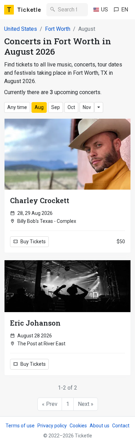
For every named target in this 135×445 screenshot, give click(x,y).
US (104, 9)
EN (124, 9)
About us (99, 425)
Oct (71, 107)
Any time (17, 107)
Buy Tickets (32, 241)
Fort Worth (57, 29)
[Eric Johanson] (67, 286)
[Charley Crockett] (67, 154)
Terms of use (20, 425)
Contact (120, 425)
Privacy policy (52, 425)
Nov (87, 107)
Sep (55, 107)
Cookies (78, 425)
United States (20, 29)
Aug (39, 107)
